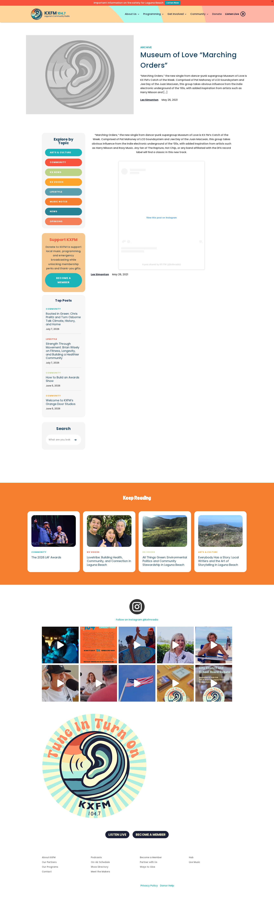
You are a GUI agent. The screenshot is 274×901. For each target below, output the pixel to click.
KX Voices (56, 182)
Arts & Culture (60, 152)
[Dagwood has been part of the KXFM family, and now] (60, 683)
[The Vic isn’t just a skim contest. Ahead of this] (137, 645)
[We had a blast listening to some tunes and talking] (98, 683)
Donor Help (167, 885)
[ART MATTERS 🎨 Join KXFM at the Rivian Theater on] (175, 683)
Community (198, 14)
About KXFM (48, 857)
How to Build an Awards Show (62, 379)
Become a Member (63, 280)
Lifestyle (56, 191)
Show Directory (99, 867)
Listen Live (232, 14)
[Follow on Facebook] (127, 824)
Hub (191, 857)
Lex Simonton (149, 100)
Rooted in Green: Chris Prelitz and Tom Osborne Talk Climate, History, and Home (63, 319)
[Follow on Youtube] (152, 824)
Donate (217, 14)
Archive (146, 47)
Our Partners (49, 862)
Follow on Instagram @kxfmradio (137, 619)
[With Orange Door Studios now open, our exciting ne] (98, 645)
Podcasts (96, 857)
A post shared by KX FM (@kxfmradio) (161, 264)
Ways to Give (147, 867)
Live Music (194, 862)
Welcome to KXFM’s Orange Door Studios (60, 402)
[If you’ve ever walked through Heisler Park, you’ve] (137, 683)
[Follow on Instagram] (121, 824)
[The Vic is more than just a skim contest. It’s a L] (213, 645)
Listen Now (172, 2)
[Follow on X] (140, 824)
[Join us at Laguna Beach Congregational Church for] (213, 683)
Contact (47, 871)
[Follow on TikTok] (133, 824)
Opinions (56, 221)
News (53, 211)
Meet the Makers (100, 871)
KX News (55, 172)
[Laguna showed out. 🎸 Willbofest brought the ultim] (60, 645)
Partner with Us (148, 862)
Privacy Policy (149, 885)
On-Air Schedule (100, 862)
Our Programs (50, 867)
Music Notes (58, 201)
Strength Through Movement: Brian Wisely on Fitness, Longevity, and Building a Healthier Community (62, 351)
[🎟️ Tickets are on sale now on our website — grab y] (175, 645)
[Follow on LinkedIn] (146, 824)
